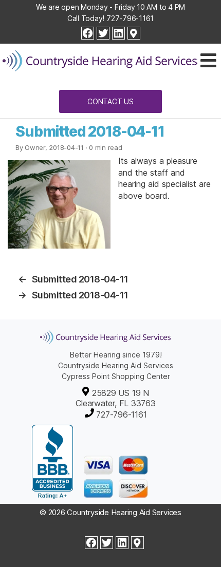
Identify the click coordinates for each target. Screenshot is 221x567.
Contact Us (110, 101)
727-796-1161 (130, 18)
